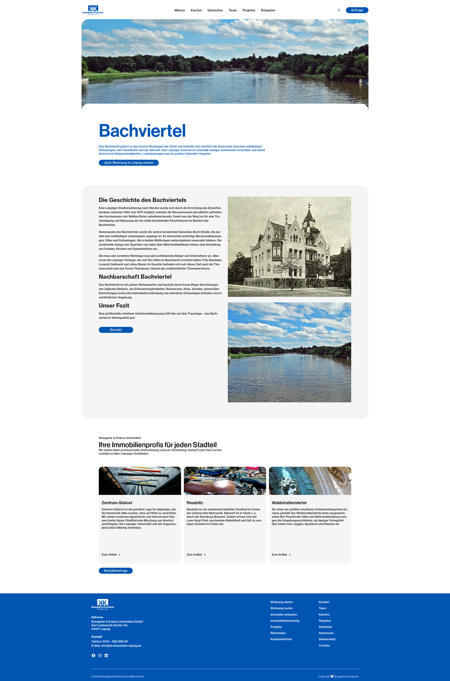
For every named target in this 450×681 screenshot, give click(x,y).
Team (233, 10)
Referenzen (278, 633)
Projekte (249, 10)
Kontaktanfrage (116, 571)
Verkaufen (215, 10)
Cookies (324, 645)
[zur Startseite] (112, 10)
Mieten (180, 10)
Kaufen (196, 10)
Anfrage (357, 10)
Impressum (326, 633)
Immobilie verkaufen (284, 614)
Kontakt (116, 330)
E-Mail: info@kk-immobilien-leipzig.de (116, 645)
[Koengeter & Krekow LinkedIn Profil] (106, 655)
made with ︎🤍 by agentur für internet (338, 676)
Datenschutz (327, 639)
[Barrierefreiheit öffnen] (339, 10)
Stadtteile (325, 627)
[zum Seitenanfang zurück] (225, 663)
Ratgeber (268, 10)
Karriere (324, 614)
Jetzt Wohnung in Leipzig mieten (129, 163)
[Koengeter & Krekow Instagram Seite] (100, 655)
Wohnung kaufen (282, 608)
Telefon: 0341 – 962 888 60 (109, 641)
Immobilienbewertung (285, 620)
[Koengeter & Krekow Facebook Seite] (93, 655)
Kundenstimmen (281, 639)
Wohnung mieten (282, 602)
